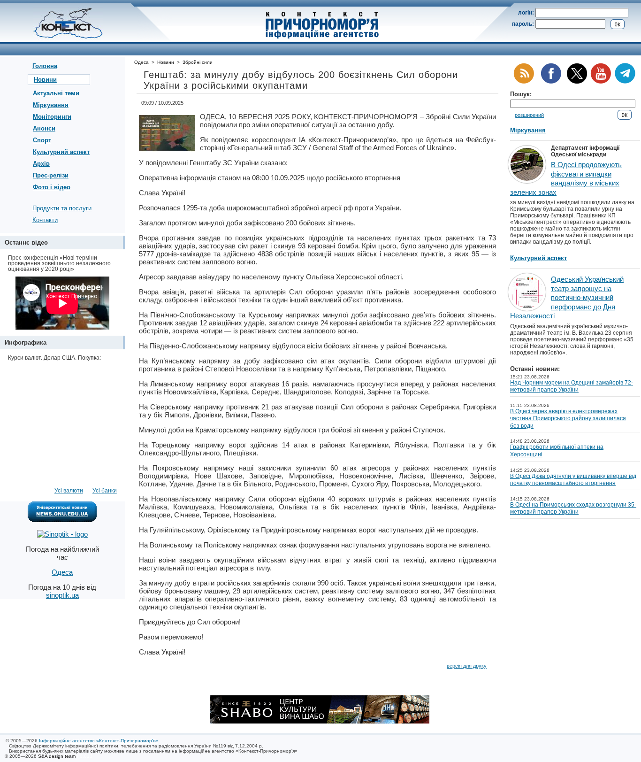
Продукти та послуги (62, 208)
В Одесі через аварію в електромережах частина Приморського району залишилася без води (568, 418)
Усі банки (104, 490)
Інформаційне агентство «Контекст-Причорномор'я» (98, 740)
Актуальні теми (56, 93)
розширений (529, 115)
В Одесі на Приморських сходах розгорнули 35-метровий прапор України (573, 508)
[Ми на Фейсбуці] (551, 82)
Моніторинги (52, 116)
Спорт (42, 140)
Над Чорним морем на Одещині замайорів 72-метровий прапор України (571, 386)
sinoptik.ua (62, 595)
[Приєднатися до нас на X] (577, 82)
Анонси (44, 128)
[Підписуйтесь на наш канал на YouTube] (600, 82)
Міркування (51, 104)
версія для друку (467, 666)
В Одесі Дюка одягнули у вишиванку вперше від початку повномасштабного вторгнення (573, 480)
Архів (41, 163)
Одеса (141, 62)
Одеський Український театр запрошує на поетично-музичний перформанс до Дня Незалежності (567, 297)
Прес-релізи (51, 175)
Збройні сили (198, 62)
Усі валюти (68, 490)
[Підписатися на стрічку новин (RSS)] (523, 82)
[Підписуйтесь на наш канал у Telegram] (625, 82)
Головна (44, 65)
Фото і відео (51, 187)
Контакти (45, 219)
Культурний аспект (61, 151)
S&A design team (57, 756)
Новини (45, 79)
